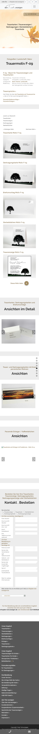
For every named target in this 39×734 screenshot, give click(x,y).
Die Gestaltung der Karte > (10, 682)
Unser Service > (7, 677)
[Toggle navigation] (34, 6)
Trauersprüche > (9, 91)
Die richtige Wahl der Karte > (11, 680)
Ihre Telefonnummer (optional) (6, 535)
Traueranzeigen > (7, 631)
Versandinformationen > (9, 685)
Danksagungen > (7, 636)
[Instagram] (29, 1)
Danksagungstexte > (8, 646)
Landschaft (24, 81)
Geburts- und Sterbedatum (5, 559)
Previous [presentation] (3, 332)
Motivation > (5, 712)
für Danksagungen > (8, 670)
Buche (18, 81)
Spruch (4, 568)
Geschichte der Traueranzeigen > (12, 710)
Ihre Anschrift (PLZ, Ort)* (5, 526)
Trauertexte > (6, 644)
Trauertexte (19, 29)
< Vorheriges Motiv (8, 129)
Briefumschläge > (7, 639)
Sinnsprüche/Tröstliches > (10, 658)
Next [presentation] (33, 332)
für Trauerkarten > (7, 668)
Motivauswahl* (6, 547)
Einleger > (5, 641)
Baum (14, 81)
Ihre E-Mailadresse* (5, 530)
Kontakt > (5, 715)
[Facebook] (25, 1)
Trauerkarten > (6, 628)
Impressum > (6, 717)
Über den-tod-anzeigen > (10, 702)
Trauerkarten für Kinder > (10, 656)
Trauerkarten (12, 25)
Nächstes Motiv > (31, 129)
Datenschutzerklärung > (9, 693)
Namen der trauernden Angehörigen (5, 564)
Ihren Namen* (5, 518)
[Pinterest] (32, 1)
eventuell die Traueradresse (6, 571)
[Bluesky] (36, 1)
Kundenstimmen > (7, 705)
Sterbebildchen (26, 27)
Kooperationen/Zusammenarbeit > (13, 707)
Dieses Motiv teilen (17, 283)
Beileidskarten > (8, 661)
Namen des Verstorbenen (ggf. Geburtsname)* (6, 552)
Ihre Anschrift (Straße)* (5, 522)
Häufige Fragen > (7, 690)
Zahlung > (5, 687)
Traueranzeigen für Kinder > (10, 653)
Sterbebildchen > (7, 634)
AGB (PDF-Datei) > (7, 695)
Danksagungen (12, 27)
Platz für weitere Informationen (6, 579)
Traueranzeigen (25, 25)
